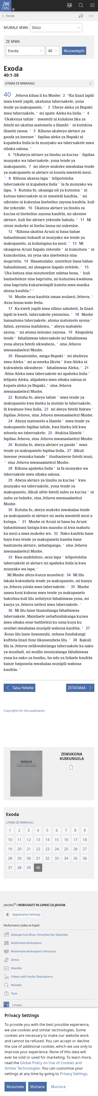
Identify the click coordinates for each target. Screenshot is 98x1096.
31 (24, 521)
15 (87, 267)
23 (46, 409)
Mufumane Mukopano (23, 943)
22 (10, 397)
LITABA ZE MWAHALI (20, 822)
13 (74, 243)
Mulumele (15, 1086)
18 (77, 314)
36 (10, 610)
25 (50, 433)
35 (73, 587)
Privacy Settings (73, 1073)
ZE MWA (13, 41)
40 (9, 94)
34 (69, 575)
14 (26, 261)
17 (10, 308)
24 (10, 421)
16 (10, 296)
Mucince (58, 1086)
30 (10, 510)
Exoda (10, 16)
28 (10, 468)
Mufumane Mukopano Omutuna (30, 951)
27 (69, 450)
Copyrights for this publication (24, 711)
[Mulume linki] (81, 15)
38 (75, 640)
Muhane (37, 1086)
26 (10, 444)
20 (10, 356)
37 (88, 628)
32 (56, 533)
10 (30, 208)
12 (10, 231)
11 (82, 220)
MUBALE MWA (16, 27)
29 (10, 480)
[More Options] (91, 15)
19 (70, 332)
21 (87, 368)
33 (10, 557)
